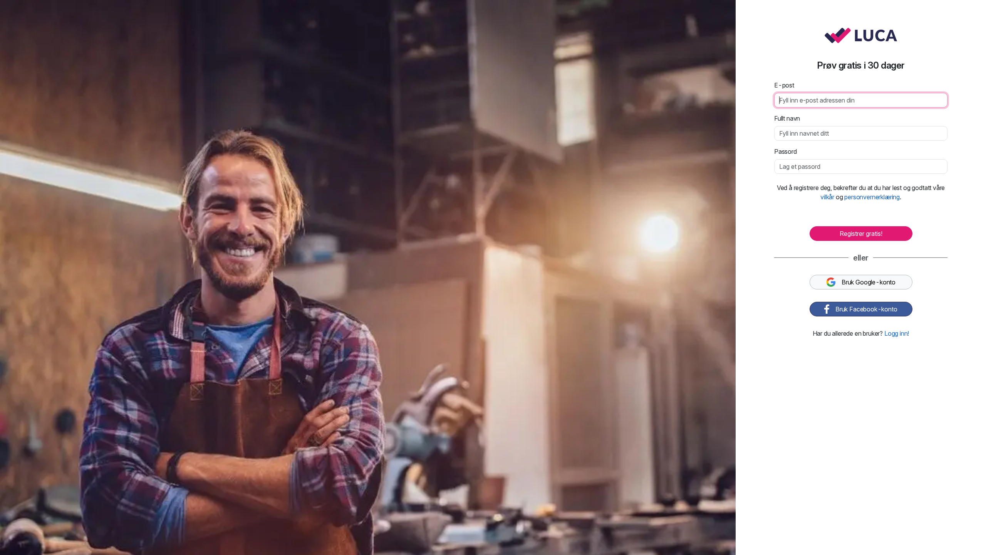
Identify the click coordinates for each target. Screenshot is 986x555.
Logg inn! (896, 333)
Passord (785, 151)
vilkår (827, 197)
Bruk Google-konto (868, 282)
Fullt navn (787, 118)
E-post (784, 85)
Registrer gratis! (861, 233)
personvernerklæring (872, 197)
